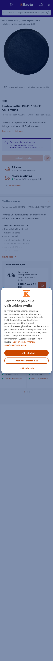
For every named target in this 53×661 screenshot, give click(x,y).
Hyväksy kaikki (26, 353)
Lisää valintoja (26, 368)
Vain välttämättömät (26, 360)
